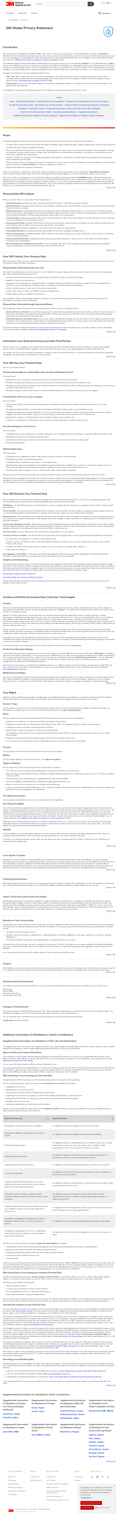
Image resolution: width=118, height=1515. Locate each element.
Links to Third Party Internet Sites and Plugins (83, 108)
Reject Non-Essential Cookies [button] (91, 1503)
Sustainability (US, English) (16, 1491)
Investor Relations (13, 1484)
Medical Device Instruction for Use (57, 1500)
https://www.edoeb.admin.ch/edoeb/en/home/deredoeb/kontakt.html (75, 1377)
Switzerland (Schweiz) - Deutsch (72, 1414)
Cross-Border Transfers (36, 108)
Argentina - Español (96, 1435)
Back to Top (110, 187)
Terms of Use (20, 70)
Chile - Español (94, 1438)
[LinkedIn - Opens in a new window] (92, 1477)
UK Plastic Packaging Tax (54, 1496)
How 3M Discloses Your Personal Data (49, 105)
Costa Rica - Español (96, 1446)
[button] (102, 1508)
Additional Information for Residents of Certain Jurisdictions (37, 60)
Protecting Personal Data (56, 108)
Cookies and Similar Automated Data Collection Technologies (86, 105)
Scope (12, 101)
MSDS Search (51, 1477)
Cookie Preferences (44, 1509)
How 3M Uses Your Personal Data (21, 105)
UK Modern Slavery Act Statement (57, 1484)
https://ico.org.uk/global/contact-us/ (57, 1374)
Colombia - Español (96, 1442)
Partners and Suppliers (15, 1487)
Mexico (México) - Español (99, 1449)
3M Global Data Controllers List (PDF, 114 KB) (35, 81)
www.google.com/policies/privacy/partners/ (19, 574)
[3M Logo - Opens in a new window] (19, 4)
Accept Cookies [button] (87, 1507)
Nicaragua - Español (96, 1453)
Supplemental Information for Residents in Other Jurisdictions (81, 115)
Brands (34, 13)
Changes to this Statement (87, 112)
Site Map (78, 1480)
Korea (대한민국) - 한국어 (41, 1435)
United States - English (11, 1414)
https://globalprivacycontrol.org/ (15, 669)
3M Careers (12, 1480)
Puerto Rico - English (10, 1417)
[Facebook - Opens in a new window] (103, 1477)
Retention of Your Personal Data (32, 112)
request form (88, 808)
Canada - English (38, 1408)
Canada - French (38, 1411)
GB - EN (104, 3)
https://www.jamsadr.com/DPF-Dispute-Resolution (58, 1346)
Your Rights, (27, 1364)
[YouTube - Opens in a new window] (97, 1477)
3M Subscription (36, 1480)
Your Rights (22, 108)
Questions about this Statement (64, 112)
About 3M (11, 1477)
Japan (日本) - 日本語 (11, 1432)
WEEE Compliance (52, 1487)
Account (106, 13)
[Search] (91, 4)
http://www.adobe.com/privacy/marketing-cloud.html (23, 577)
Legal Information (21, 1509)
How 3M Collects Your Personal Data (50, 101)
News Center (35, 1477)
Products (10, 13)
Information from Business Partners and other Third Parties (87, 101)
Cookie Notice (86, 1498)
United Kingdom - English (69, 1418)
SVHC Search (51, 1480)
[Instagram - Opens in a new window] (108, 1477)
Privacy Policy (32, 1509)
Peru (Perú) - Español (96, 1456)
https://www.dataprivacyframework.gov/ (39, 1325)
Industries (23, 13)
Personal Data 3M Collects (25, 101)
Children (49, 112)
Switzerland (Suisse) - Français (72, 1411)
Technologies (12, 1494)
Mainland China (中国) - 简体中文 (101, 1411)
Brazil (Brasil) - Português (69, 1432)
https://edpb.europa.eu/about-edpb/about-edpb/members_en (83, 1371)
